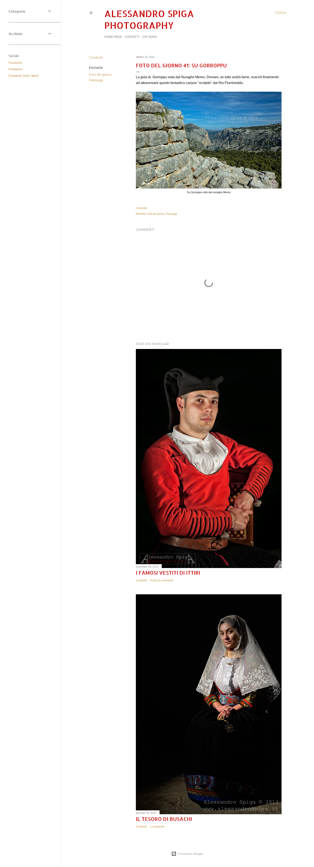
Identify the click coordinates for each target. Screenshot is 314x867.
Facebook (15, 62)
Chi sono (149, 36)
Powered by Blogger (190, 853)
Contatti (132, 36)
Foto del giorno (100, 75)
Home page (113, 36)
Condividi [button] (95, 57)
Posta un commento (161, 580)
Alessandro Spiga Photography (149, 19)
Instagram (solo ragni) (23, 75)
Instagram (15, 69)
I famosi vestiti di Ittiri (168, 572)
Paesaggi (96, 80)
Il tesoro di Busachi (164, 818)
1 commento (157, 826)
